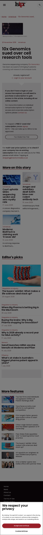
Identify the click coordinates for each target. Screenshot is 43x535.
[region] (21, 518)
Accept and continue (21, 526)
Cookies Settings (21, 531)
